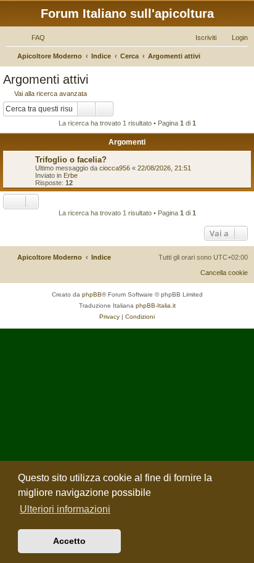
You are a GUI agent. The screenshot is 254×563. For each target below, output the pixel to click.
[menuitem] (32, 37)
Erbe (70, 175)
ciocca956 (114, 168)
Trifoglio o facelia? (71, 159)
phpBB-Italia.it (156, 305)
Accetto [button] (69, 541)
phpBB (92, 294)
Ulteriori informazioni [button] (65, 509)
